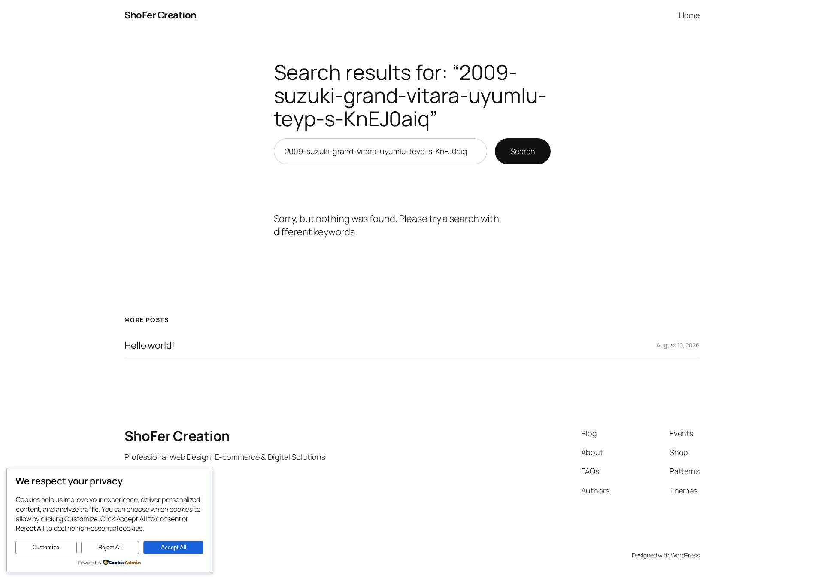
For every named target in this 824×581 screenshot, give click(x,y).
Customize (46, 547)
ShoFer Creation (160, 15)
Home (689, 15)
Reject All (110, 547)
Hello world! (149, 345)
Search (522, 151)
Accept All (173, 547)
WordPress (685, 555)
